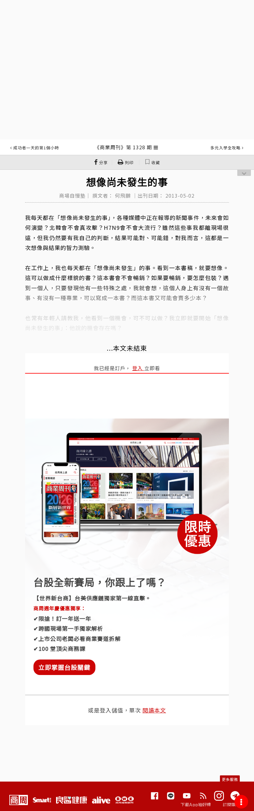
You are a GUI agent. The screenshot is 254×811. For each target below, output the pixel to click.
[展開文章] (156, 147)
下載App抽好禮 (196, 804)
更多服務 (230, 779)
